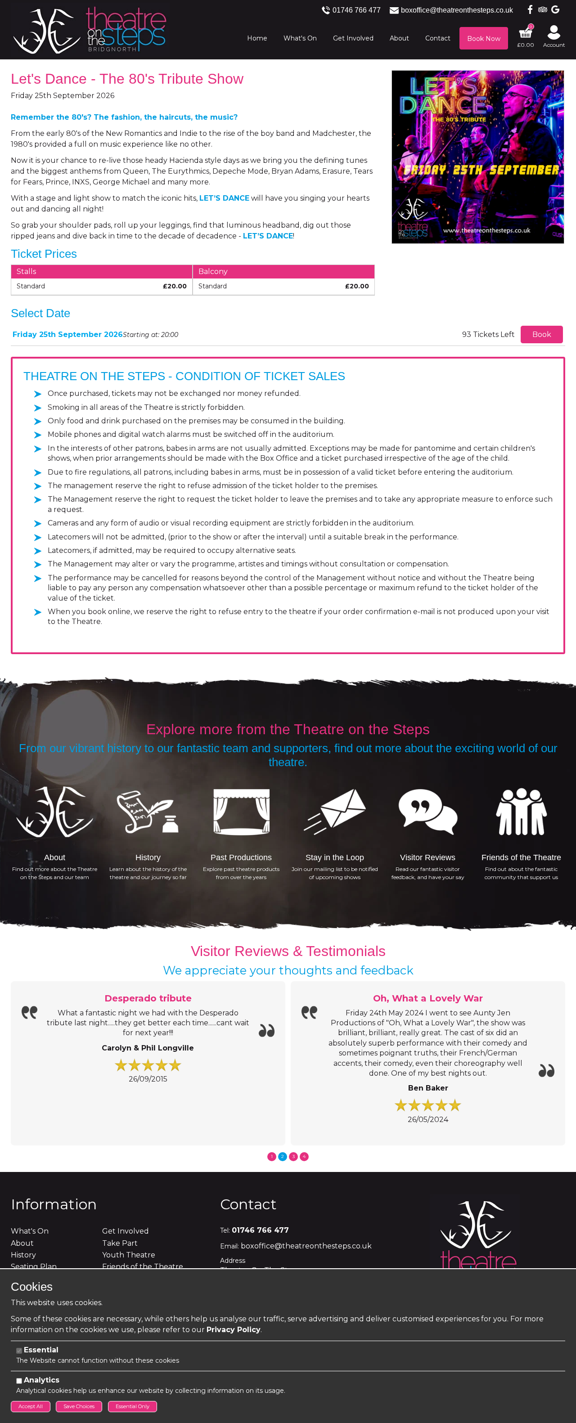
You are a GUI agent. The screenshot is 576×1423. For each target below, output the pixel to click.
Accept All (30, 1406)
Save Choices (78, 1406)
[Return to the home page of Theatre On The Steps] (90, 29)
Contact (248, 1204)
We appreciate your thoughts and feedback (288, 970)
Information (54, 1204)
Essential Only (132, 1406)
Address (232, 1261)
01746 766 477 (357, 10)
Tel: (225, 1230)
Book (541, 334)
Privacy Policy (234, 1329)
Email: (229, 1246)
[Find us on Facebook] (528, 8)
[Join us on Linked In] (541, 8)
